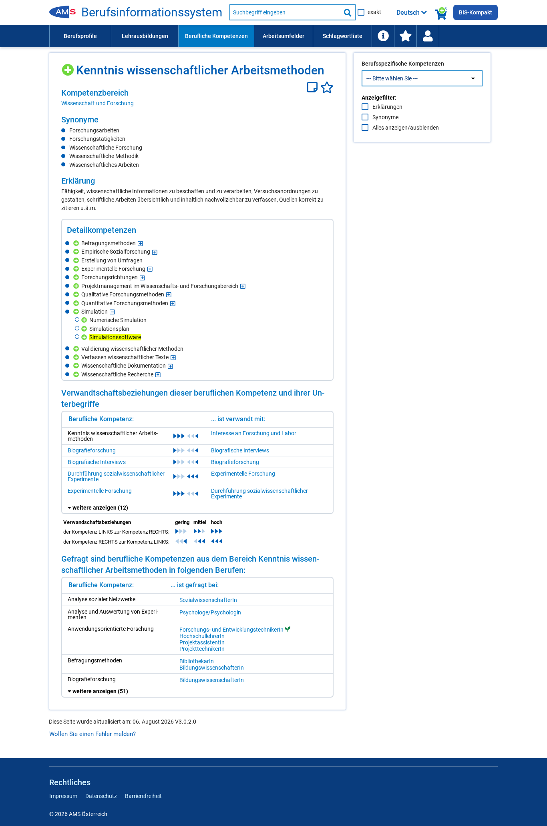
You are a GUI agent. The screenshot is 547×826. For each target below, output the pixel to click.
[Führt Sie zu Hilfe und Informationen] (383, 36)
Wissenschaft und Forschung (97, 103)
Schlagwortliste (342, 36)
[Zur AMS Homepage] (65, 12)
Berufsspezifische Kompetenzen (403, 63)
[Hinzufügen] (68, 67)
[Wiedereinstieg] (427, 36)
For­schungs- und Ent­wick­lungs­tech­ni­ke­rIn (231, 629)
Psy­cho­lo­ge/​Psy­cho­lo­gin (210, 612)
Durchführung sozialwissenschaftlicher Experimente (116, 476)
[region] (197, 97)
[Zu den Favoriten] (405, 36)
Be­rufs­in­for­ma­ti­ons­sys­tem (151, 12)
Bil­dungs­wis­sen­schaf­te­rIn (211, 667)
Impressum (63, 796)
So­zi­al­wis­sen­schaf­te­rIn (208, 600)
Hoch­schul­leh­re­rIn (202, 636)
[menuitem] (80, 36)
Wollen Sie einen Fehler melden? (92, 734)
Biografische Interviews (240, 450)
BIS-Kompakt (475, 12)
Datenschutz (101, 796)
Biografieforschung (92, 450)
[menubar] (273, 36)
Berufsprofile (80, 36)
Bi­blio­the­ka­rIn (196, 661)
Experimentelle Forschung (243, 473)
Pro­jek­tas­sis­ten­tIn (202, 642)
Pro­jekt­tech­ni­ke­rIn (202, 649)
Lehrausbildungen (145, 36)
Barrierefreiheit (143, 796)
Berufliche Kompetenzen (216, 36)
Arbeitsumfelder (283, 36)
